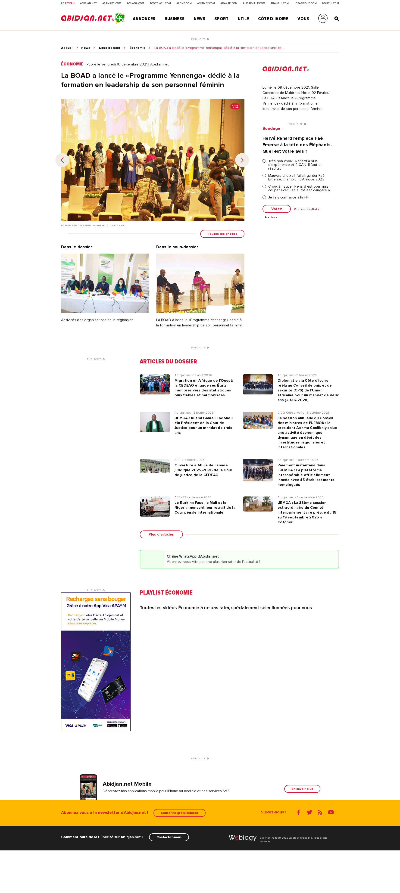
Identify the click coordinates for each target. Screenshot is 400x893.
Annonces (144, 19)
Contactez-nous (168, 837)
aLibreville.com (254, 3)
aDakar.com (228, 3)
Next (242, 160)
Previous (62, 160)
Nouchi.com (330, 3)
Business (175, 19)
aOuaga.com (135, 3)
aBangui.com (280, 3)
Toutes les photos (222, 234)
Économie (137, 48)
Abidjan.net (88, 3)
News (199, 19)
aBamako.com (111, 3)
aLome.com (184, 3)
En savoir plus (302, 789)
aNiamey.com (206, 3)
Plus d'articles (161, 534)
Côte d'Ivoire (273, 19)
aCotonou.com (160, 3)
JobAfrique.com (305, 3)
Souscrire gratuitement (179, 813)
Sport (221, 19)
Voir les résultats (306, 209)
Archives (271, 217)
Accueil (67, 48)
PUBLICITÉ (199, 39)
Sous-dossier (110, 48)
